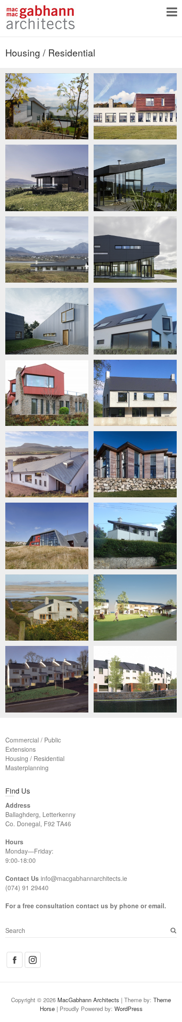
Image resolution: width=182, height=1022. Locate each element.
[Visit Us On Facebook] (14, 955)
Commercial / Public (33, 739)
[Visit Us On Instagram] (32, 955)
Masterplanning (27, 767)
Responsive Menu (172, 11)
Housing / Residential (34, 758)
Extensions (20, 749)
